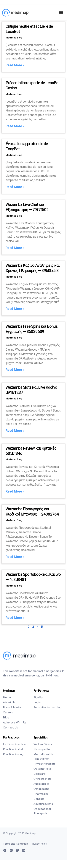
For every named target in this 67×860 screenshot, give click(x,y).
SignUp (38, 697)
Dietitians (40, 774)
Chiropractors (42, 779)
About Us (9, 702)
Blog (6, 717)
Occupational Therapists (42, 811)
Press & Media (12, 707)
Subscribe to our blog (47, 707)
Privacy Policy (39, 844)
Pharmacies (41, 794)
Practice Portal (13, 749)
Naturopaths (42, 749)
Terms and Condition (15, 844)
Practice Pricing (13, 754)
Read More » (15, 65)
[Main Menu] (61, 13)
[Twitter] (17, 850)
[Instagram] (11, 850)
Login (37, 702)
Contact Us (10, 727)
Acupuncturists (43, 804)
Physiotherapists (44, 764)
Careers (8, 712)
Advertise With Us (14, 722)
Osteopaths (41, 789)
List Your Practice (14, 744)
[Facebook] (5, 850)
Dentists (39, 799)
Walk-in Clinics (43, 744)
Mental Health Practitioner (43, 756)
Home (7, 697)
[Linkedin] (24, 850)
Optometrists (42, 769)
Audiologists (41, 784)
